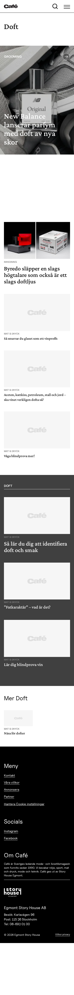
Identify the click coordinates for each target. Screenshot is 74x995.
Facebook (11, 838)
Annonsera (11, 789)
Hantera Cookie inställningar (24, 804)
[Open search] (55, 6)
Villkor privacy (62, 934)
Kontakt (9, 775)
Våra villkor (12, 782)
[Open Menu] (67, 6)
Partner (9, 797)
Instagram (11, 831)
